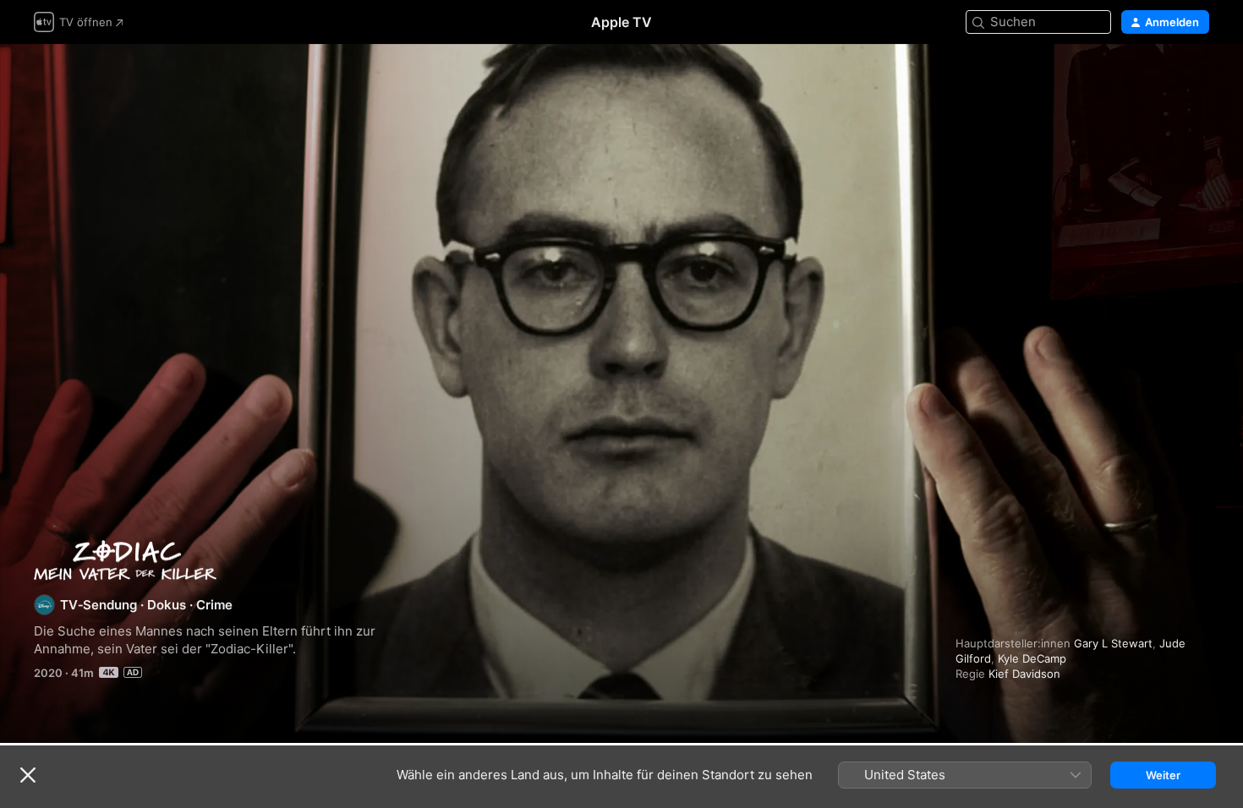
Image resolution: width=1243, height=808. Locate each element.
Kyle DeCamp (1032, 658)
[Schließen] (28, 775)
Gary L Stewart (1113, 643)
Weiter (1163, 775)
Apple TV (621, 22)
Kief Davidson (1024, 673)
